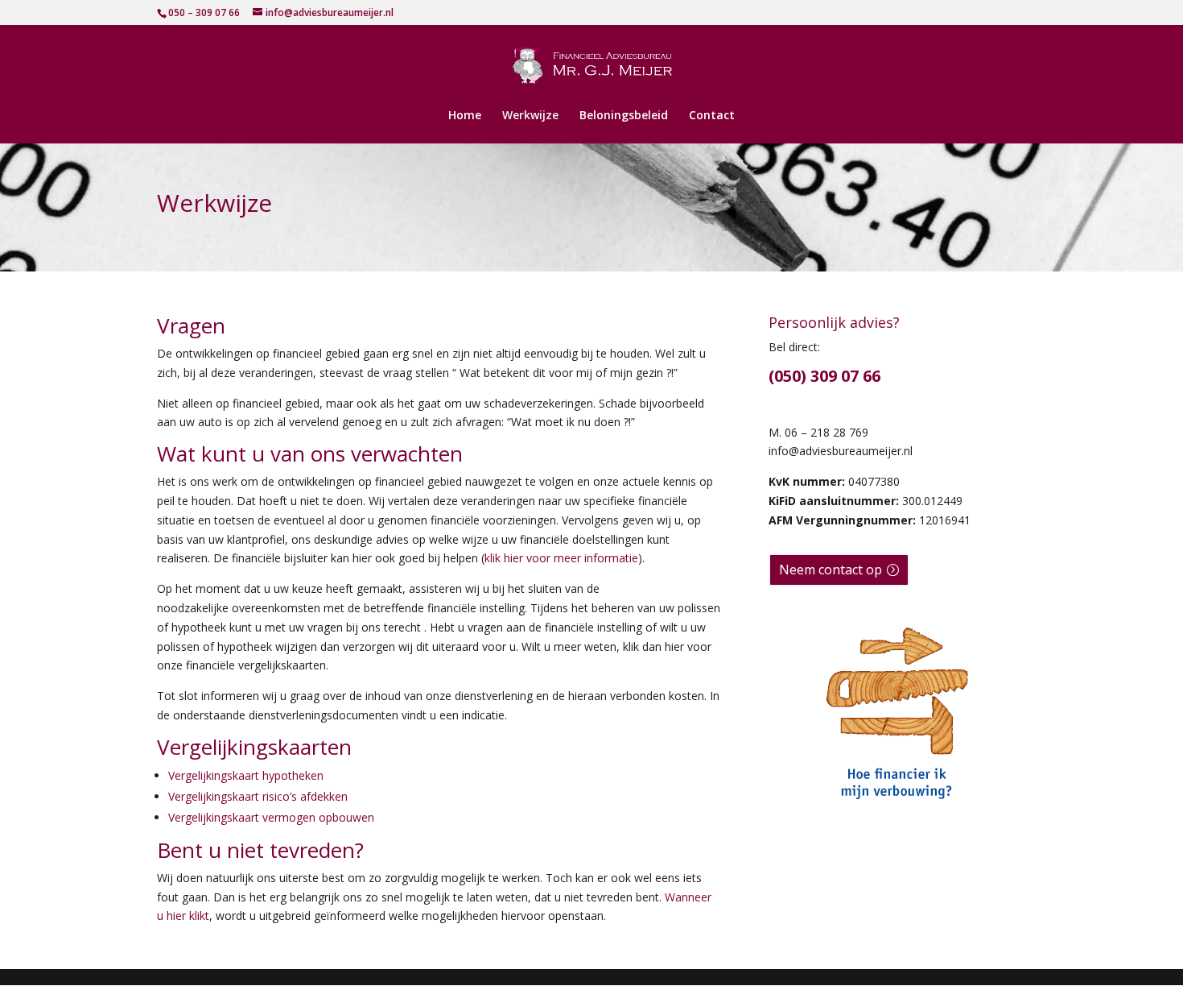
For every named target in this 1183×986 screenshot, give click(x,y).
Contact (712, 116)
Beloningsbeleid (623, 116)
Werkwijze (530, 116)
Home (464, 116)
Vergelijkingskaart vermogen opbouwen (271, 817)
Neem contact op (830, 569)
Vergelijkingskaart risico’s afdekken (258, 796)
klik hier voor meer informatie (561, 558)
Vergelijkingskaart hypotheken (246, 775)
